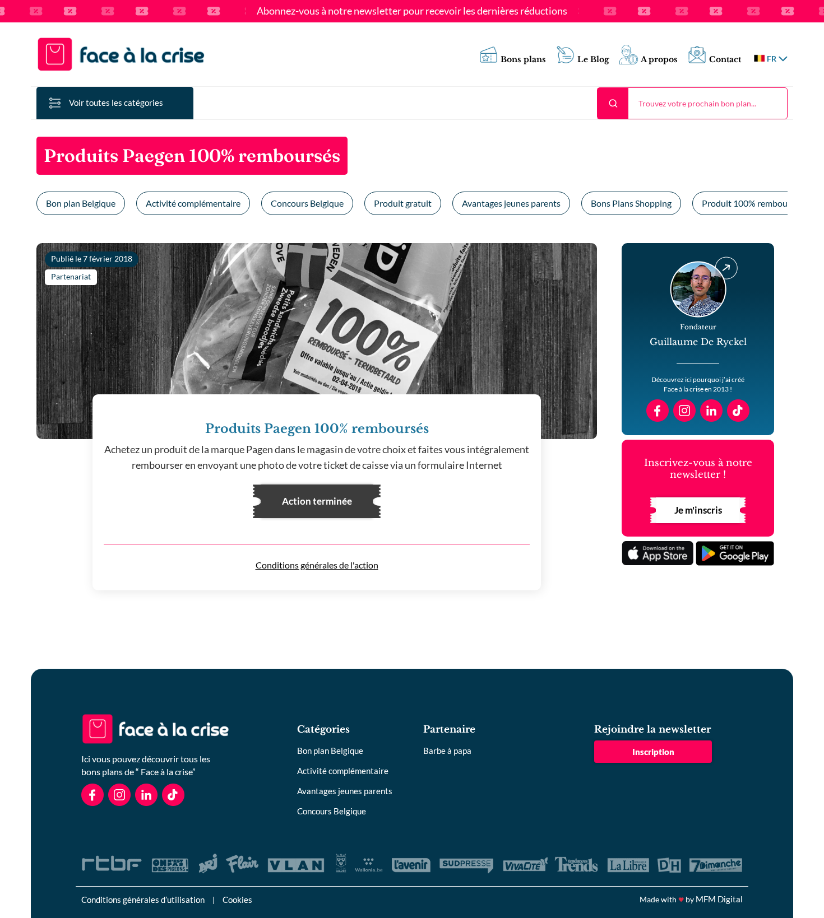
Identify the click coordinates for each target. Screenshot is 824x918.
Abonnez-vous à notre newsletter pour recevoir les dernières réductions (412, 11)
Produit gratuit (403, 203)
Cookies (237, 899)
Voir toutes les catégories (116, 102)
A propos (659, 59)
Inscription (653, 752)
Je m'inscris (698, 510)
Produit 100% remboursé (750, 203)
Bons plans (523, 59)
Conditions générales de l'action (317, 565)
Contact (725, 59)
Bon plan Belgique (80, 203)
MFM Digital (719, 899)
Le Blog (593, 59)
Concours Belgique (307, 203)
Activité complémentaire (193, 203)
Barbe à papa (447, 750)
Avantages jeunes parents (511, 203)
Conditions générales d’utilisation (143, 899)
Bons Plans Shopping (631, 203)
